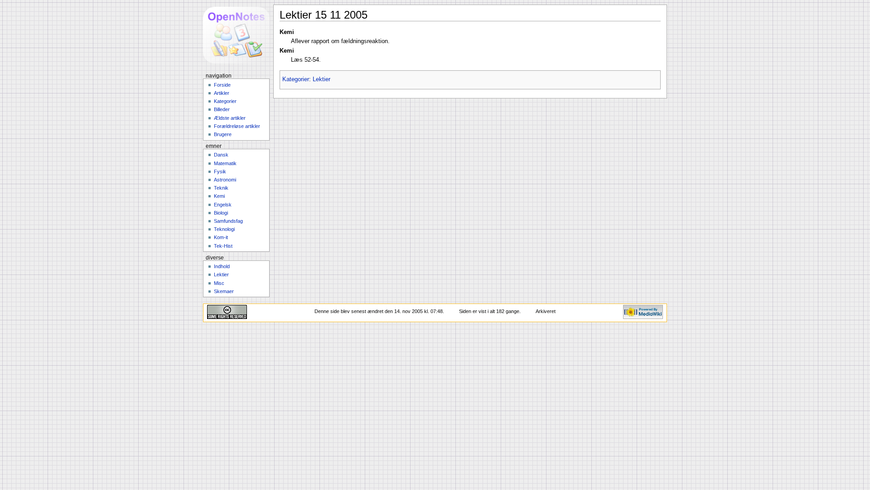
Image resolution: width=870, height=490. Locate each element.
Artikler (221, 93)
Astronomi (225, 179)
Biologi (221, 213)
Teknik (221, 188)
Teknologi (224, 229)
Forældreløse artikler (237, 126)
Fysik (220, 171)
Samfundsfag (228, 221)
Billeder (222, 109)
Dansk (221, 154)
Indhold (222, 266)
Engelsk (223, 204)
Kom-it (221, 237)
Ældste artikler (230, 118)
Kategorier (295, 79)
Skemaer (224, 291)
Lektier (321, 79)
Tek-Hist (223, 246)
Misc (219, 283)
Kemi (219, 196)
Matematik (225, 163)
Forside (222, 85)
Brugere (223, 134)
